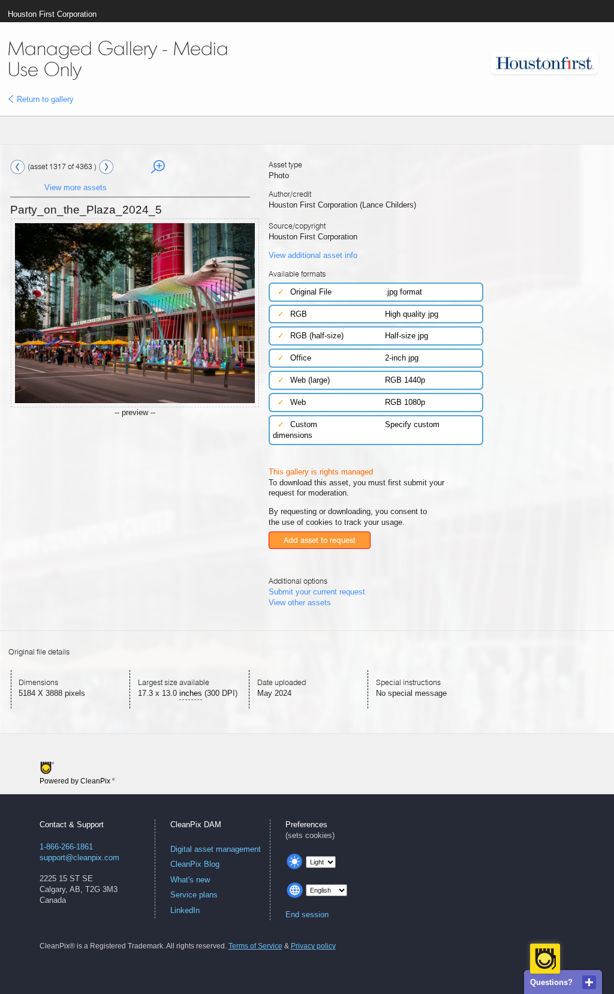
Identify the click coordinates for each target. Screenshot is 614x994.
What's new (190, 879)
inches (190, 693)
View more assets (75, 187)
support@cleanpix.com (79, 857)
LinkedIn (185, 910)
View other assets (300, 602)
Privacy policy (313, 946)
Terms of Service (255, 946)
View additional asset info (313, 255)
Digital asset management (215, 849)
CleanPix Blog (194, 864)
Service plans (194, 894)
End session (307, 914)
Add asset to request (320, 540)
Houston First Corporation (52, 14)
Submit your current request (317, 591)
